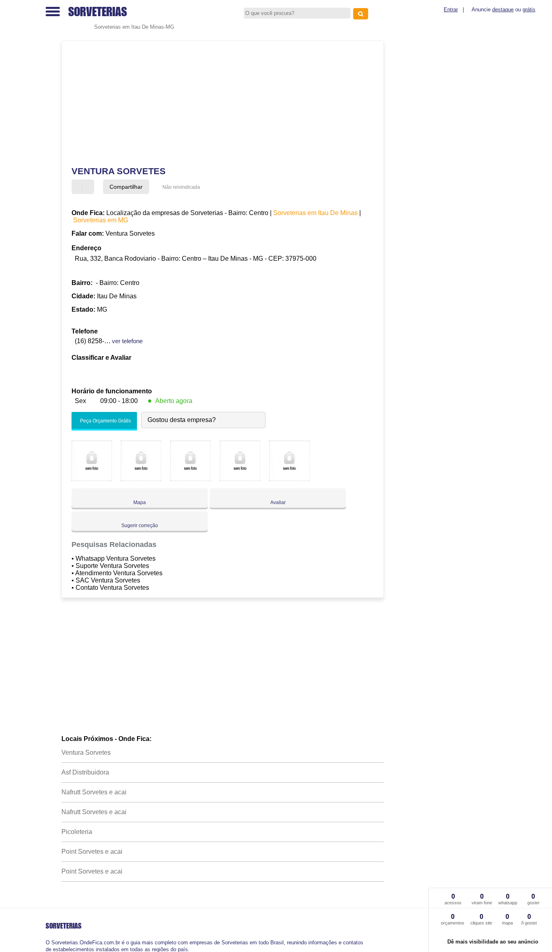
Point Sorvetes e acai (91, 851)
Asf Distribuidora (85, 772)
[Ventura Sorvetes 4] (240, 478)
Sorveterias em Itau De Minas (315, 212)
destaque (503, 9)
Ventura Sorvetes (86, 752)
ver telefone (127, 341)
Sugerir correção (139, 525)
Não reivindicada (181, 187)
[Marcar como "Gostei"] (79, 187)
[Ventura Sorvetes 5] (289, 478)
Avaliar (278, 502)
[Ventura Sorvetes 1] (92, 478)
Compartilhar (126, 187)
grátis (529, 9)
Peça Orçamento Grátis (105, 421)
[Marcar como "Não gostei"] (89, 187)
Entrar (451, 9)
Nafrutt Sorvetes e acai (93, 792)
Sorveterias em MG (100, 220)
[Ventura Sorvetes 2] (141, 478)
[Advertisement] (217, 103)
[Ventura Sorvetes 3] (190, 478)
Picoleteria (76, 831)
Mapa (139, 502)
